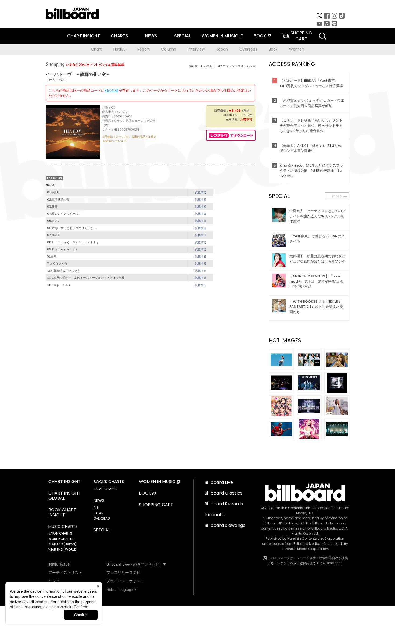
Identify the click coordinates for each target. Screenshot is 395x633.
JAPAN (98, 513)
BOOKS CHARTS (109, 481)
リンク (54, 581)
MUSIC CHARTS (63, 526)
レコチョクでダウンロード (231, 135)
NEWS (151, 36)
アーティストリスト (65, 572)
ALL (96, 507)
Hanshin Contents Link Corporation (302, 508)
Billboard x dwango (225, 525)
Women (296, 49)
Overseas (248, 49)
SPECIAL (182, 36)
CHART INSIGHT (83, 36)
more (337, 196)
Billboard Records (223, 504)
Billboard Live (218, 482)
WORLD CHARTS (61, 539)
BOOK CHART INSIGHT (62, 512)
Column (168, 49)
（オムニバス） (57, 79)
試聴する (201, 192)
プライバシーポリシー (125, 581)
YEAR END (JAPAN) (62, 544)
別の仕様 (112, 90)
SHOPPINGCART (301, 36)
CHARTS (119, 36)
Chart (96, 49)
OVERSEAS (102, 518)
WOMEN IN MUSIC (220, 36)
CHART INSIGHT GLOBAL (64, 496)
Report (143, 49)
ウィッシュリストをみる (239, 66)
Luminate (214, 515)
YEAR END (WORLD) (63, 549)
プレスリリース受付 (123, 572)
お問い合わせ (59, 564)
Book (273, 49)
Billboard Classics (223, 493)
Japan (222, 49)
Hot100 (119, 49)
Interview (196, 49)
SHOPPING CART (156, 504)
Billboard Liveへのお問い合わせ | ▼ (136, 564)
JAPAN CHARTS (60, 533)
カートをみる (203, 66)
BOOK (260, 36)
